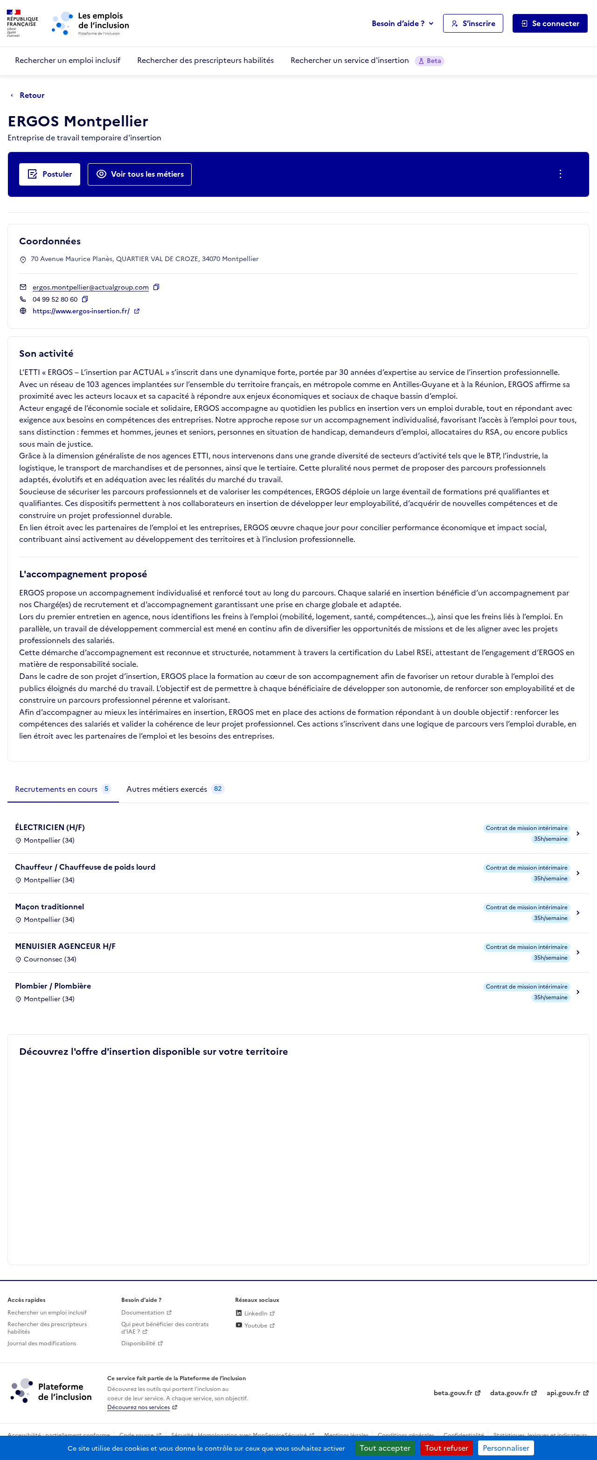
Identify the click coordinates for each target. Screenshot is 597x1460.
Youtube (255, 1326)
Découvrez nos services (138, 1407)
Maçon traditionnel (49, 906)
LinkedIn (255, 1313)
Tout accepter (385, 1447)
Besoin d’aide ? (398, 23)
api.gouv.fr (564, 1393)
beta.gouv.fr (453, 1393)
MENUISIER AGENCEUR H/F (65, 946)
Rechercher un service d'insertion (366, 60)
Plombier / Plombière (53, 985)
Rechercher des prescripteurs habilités (205, 60)
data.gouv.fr (509, 1393)
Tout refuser (446, 1447)
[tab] (63, 789)
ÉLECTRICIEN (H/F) (50, 827)
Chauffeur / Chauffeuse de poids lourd (85, 866)
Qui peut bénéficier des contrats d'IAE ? (164, 1328)
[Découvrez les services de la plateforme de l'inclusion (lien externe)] (51, 1390)
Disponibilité (138, 1343)
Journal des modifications (41, 1343)
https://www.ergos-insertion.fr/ (82, 311)
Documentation (142, 1312)
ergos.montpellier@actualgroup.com (91, 287)
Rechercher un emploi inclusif (67, 60)
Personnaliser (506, 1447)
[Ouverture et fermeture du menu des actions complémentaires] (562, 174)
